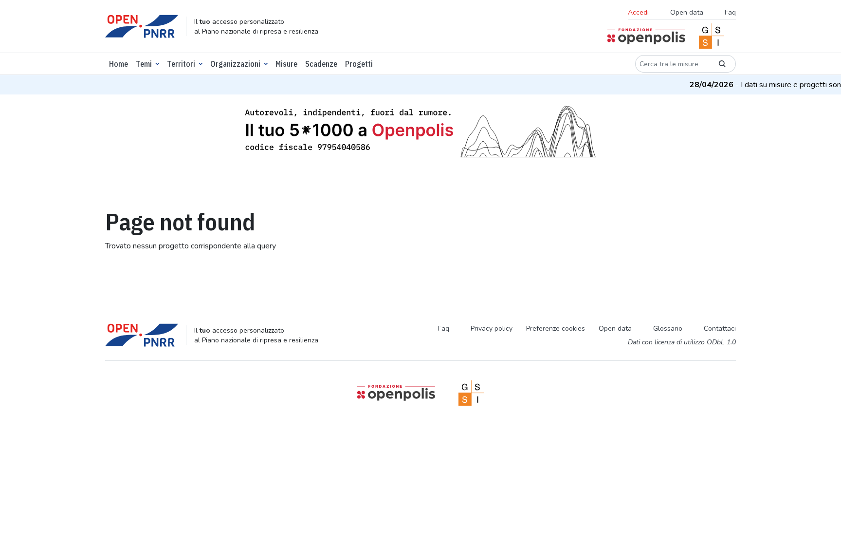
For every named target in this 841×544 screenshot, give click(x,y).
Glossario (667, 328)
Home (118, 64)
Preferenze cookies (555, 328)
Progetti (359, 64)
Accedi (638, 12)
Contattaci (720, 328)
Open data (686, 12)
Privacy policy (491, 328)
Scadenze (321, 64)
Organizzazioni (235, 64)
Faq (730, 12)
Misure (286, 64)
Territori (181, 64)
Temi (144, 64)
